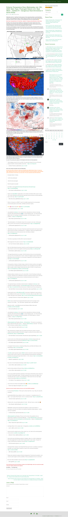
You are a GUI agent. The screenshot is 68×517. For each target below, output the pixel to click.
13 (46, 135)
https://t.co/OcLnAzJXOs (26, 295)
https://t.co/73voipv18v (31, 163)
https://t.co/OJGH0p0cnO (13, 420)
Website (7, 504)
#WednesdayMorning (12, 322)
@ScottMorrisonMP (20, 292)
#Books (21, 322)
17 (56, 135)
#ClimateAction (27, 322)
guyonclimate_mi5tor (16, 14)
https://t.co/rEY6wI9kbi (25, 206)
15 (51, 135)
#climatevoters (28, 419)
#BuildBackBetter (38, 419)
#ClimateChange (32, 186)
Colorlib (54, 515)
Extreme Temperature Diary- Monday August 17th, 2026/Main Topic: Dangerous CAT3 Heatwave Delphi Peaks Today (54, 36)
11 (59, 133)
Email (7, 501)
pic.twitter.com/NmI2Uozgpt (22, 268)
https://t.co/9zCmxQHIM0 (13, 449)
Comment (8, 485)
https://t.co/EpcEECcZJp (38, 396)
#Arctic (9, 300)
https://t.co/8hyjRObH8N (28, 241)
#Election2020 (34, 417)
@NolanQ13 (24, 340)
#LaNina (10, 352)
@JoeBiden (15, 193)
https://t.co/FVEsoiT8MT (18, 347)
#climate (31, 339)
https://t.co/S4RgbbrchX (12, 278)
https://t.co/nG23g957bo (12, 268)
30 (54, 138)
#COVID (23, 293)
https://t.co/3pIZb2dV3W (30, 459)
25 (59, 136)
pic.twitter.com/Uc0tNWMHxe (34, 426)
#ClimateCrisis (25, 186)
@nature (16, 212)
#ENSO (23, 352)
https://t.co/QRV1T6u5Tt (32, 362)
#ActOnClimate (19, 186)
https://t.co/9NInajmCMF (35, 248)
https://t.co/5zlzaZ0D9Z (38, 355)
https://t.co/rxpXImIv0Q (14, 287)
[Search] (62, 14)
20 (46, 136)
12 (61, 133)
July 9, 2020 (21, 359)
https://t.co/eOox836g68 (14, 258)
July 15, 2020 (24, 165)
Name (7, 497)
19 (61, 135)
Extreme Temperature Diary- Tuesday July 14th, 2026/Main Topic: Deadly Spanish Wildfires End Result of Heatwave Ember (54, 61)
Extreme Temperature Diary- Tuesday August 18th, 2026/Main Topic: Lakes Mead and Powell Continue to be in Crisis (54, 31)
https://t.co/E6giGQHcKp (35, 223)
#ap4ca (40, 295)
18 (59, 135)
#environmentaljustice (18, 419)
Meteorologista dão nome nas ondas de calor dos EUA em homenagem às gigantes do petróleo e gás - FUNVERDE (54, 48)
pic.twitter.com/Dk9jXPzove (13, 357)
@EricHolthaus (30, 323)
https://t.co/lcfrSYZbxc (23, 325)
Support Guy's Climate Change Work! (51, 5)
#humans (35, 284)
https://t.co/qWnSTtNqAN (19, 333)
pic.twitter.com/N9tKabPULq (28, 368)
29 (51, 138)
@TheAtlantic (16, 390)
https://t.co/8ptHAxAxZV (30, 441)
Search (46, 141)
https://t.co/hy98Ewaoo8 (12, 233)
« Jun (53, 139)
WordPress (60, 515)
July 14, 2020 (26, 198)
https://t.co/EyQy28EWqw (13, 188)
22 (51, 136)
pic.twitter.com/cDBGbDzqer (32, 383)
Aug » (55, 139)
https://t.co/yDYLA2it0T (19, 196)
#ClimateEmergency (26, 285)
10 (56, 133)
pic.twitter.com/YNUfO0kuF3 (20, 378)
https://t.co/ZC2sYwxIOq (32, 340)
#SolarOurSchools (35, 295)
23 (54, 136)
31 (56, 138)
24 (56, 136)
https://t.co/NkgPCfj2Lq (17, 216)
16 (54, 135)
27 (46, 138)
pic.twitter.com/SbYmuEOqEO (14, 306)
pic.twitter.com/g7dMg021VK (19, 433)
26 (61, 136)
